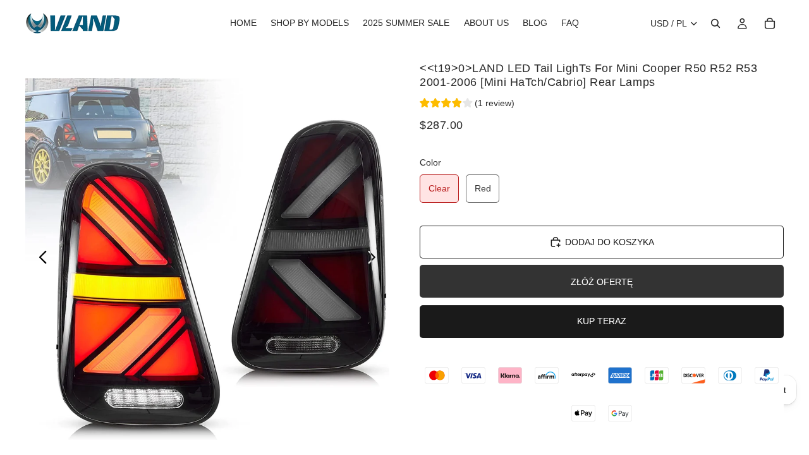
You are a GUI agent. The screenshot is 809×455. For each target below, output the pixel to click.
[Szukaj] (715, 23)
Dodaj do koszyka (609, 242)
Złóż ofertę (602, 282)
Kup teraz (601, 321)
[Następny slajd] (375, 259)
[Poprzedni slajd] (39, 259)
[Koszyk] (770, 23)
